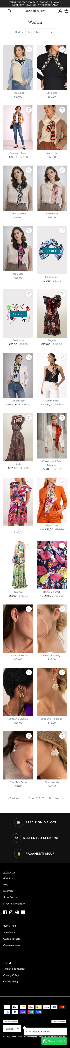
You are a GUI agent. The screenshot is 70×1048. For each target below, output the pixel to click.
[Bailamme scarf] (52, 565)
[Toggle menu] (3, 11)
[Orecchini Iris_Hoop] (52, 692)
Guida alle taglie (12, 938)
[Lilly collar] (52, 67)
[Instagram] (11, 912)
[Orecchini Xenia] (18, 628)
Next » (59, 798)
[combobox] (40, 32)
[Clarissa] (18, 565)
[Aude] (18, 437)
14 (50, 798)
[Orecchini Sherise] (18, 692)
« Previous (13, 798)
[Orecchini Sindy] (52, 628)
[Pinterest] (17, 912)
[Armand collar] (18, 188)
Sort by (19, 32)
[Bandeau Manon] (18, 128)
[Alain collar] (18, 248)
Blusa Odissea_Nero (49, 1044)
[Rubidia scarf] (52, 375)
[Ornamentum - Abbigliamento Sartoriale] (35, 11)
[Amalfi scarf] (18, 375)
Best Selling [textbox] (34, 32)
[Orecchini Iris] (52, 755)
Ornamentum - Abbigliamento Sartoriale (28, 1037)
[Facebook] (5, 912)
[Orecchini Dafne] (18, 755)
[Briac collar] (52, 128)
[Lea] (18, 502)
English (10, 1028)
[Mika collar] (18, 67)
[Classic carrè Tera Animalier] (52, 435)
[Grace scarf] (52, 500)
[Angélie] (52, 313)
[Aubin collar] (52, 188)
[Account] (59, 11)
